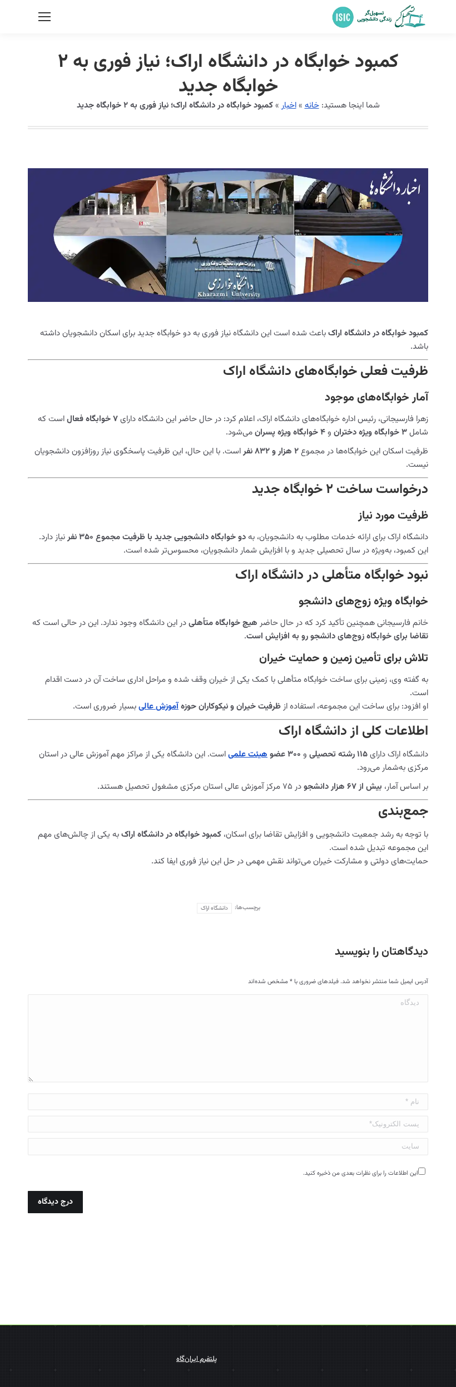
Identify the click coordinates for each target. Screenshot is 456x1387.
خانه (312, 105)
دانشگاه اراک (214, 908)
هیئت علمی (247, 754)
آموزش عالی (158, 706)
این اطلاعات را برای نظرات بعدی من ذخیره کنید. (360, 1173)
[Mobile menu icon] (44, 17)
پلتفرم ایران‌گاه (196, 1359)
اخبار (288, 105)
